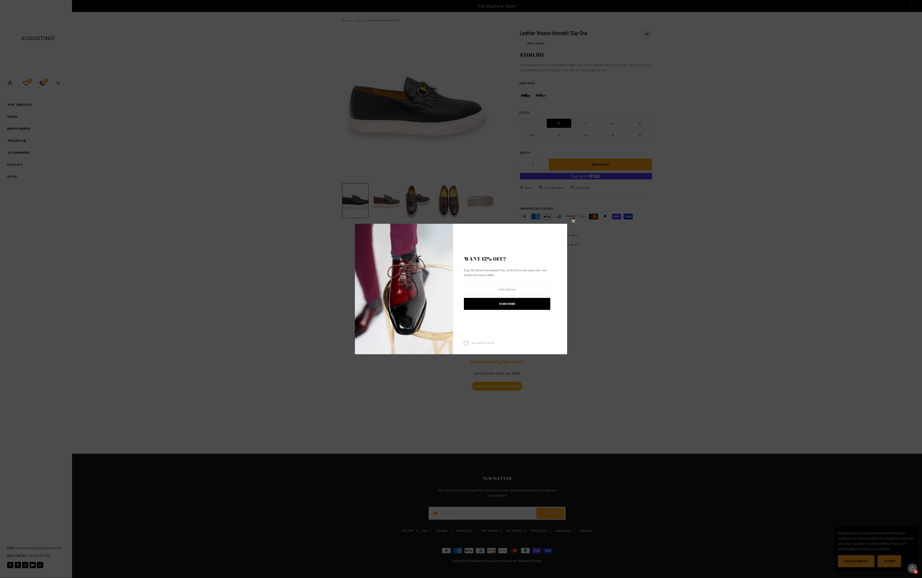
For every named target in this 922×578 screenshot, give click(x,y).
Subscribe (507, 304)
